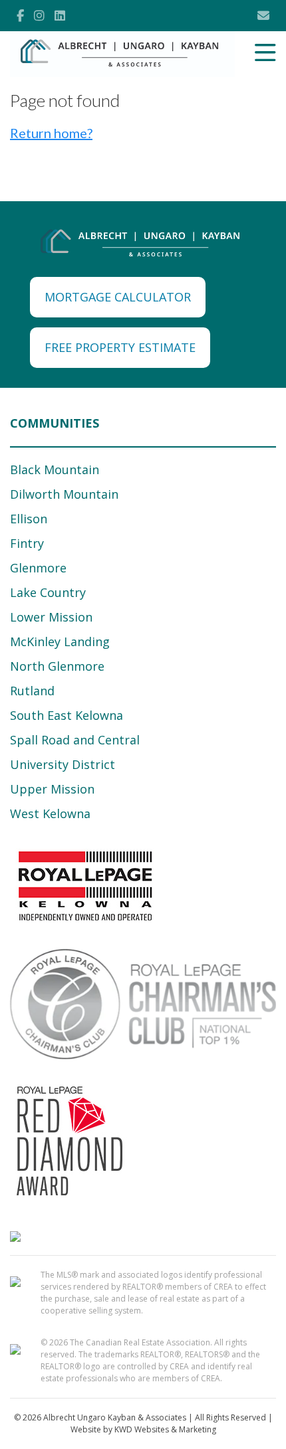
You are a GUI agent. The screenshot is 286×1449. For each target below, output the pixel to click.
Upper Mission (52, 789)
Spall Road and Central (75, 740)
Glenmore (38, 568)
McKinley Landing (60, 641)
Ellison (28, 519)
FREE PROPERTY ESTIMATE (120, 347)
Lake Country (48, 592)
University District (62, 764)
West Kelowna (50, 813)
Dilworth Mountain (64, 494)
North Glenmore (57, 666)
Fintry (27, 543)
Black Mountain (54, 469)
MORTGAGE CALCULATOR (118, 297)
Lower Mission (51, 617)
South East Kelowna (66, 715)
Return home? (51, 133)
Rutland (32, 691)
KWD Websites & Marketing (165, 1429)
